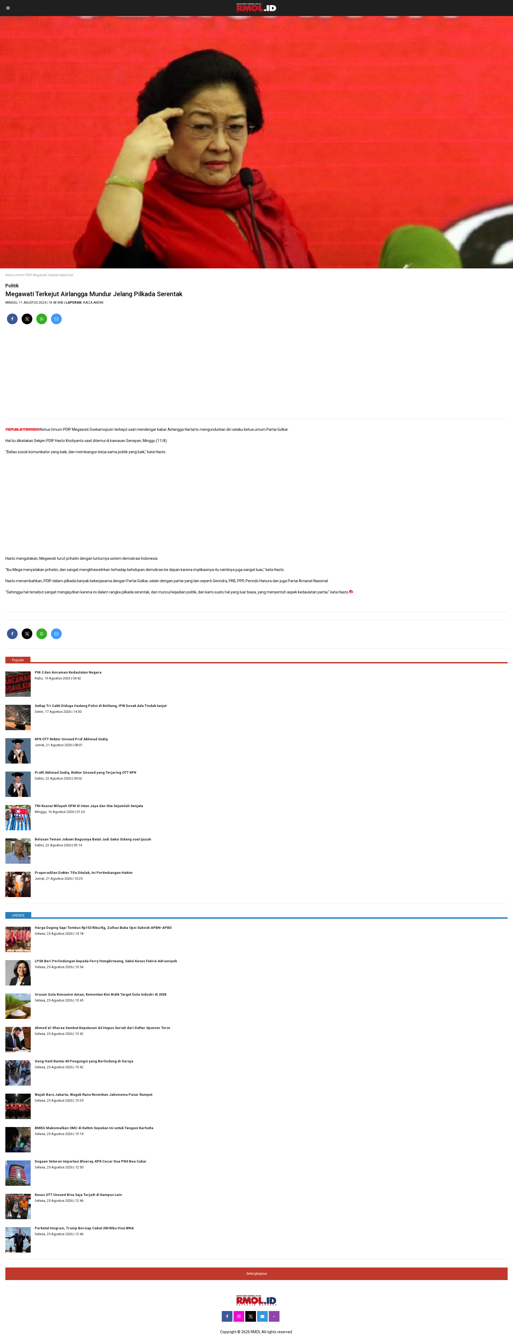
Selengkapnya (256, 1274)
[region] (256, 373)
